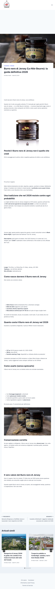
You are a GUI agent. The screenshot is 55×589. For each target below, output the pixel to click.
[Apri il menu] (52, 5)
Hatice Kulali (8, 75)
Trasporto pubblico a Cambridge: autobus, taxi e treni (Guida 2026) (40, 556)
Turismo (12, 65)
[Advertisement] (27, 23)
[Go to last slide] (4, 550)
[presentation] (14, 542)
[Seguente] (51, 550)
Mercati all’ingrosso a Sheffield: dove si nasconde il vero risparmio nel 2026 (13, 519)
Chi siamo (24, 580)
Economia (6, 65)
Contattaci (31, 580)
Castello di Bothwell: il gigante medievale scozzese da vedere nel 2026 (41, 519)
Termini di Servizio (27, 585)
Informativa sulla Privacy (28, 583)
